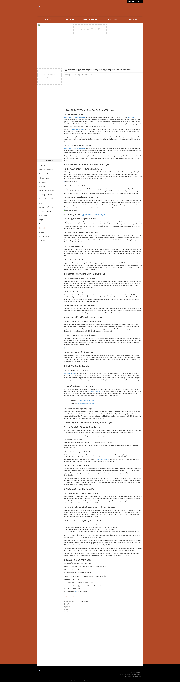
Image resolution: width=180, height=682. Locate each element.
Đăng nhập (131, 2)
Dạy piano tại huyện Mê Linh (85, 403)
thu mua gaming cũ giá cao (86, 680)
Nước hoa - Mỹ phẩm (46, 170)
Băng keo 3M (41, 680)
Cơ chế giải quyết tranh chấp (133, 676)
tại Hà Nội (131, 117)
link (76, 591)
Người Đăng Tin (69, 601)
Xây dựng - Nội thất (45, 195)
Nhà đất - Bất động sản (46, 190)
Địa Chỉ (66, 609)
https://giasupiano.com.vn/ (95, 391)
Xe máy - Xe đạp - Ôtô (46, 199)
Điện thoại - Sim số (45, 174)
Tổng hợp (42, 240)
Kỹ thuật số (42, 182)
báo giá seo (50, 680)
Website (66, 612)
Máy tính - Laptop (44, 178)
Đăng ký (139, 2)
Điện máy (42, 186)
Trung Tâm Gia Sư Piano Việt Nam (75, 148)
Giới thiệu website (44, 236)
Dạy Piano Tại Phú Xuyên (93, 214)
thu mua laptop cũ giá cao (71, 680)
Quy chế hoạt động (136, 672)
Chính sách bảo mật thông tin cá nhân (130, 674)
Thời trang (42, 165)
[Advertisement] (112, 9)
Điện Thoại (67, 607)
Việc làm (41, 224)
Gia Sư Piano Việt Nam (102, 459)
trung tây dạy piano (78, 129)
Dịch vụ (41, 232)
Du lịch (41, 220)
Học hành (42, 228)
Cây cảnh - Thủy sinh (46, 207)
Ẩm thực (41, 203)
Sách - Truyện (43, 215)
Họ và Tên (67, 604)
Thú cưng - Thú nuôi (45, 211)
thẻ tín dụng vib (59, 680)
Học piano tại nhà (69, 373)
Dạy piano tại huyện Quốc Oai (86, 400)
